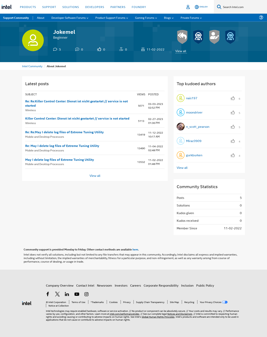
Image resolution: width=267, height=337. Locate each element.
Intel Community (32, 66)
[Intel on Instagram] (86, 294)
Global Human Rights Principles (158, 316)
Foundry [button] (139, 7)
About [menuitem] (40, 17)
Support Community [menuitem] (16, 17)
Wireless (30, 110)
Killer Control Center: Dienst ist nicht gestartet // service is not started (77, 118)
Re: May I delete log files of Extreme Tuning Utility (62, 146)
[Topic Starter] (214, 37)
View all (180, 51)
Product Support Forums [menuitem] (110, 17)
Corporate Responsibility (161, 285)
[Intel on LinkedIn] (67, 294)
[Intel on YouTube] (76, 294)
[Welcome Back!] (198, 37)
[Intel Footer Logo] (27, 302)
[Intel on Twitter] (57, 294)
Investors (121, 285)
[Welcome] (230, 37)
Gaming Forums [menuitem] (144, 17)
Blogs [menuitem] (167, 17)
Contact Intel (85, 285)
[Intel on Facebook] (47, 294)
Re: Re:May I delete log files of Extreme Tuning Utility (64, 132)
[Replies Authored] (182, 37)
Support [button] (49, 7)
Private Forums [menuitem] (190, 17)
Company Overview (59, 285)
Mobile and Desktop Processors (44, 136)
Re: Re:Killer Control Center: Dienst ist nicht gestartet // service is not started (76, 103)
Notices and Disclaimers (179, 314)
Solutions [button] (70, 7)
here (135, 249)
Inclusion (187, 285)
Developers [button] (94, 7)
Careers (135, 285)
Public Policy (205, 285)
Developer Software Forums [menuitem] (68, 17)
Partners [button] (117, 7)
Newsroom (104, 285)
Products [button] (28, 7)
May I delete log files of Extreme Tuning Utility (59, 159)
